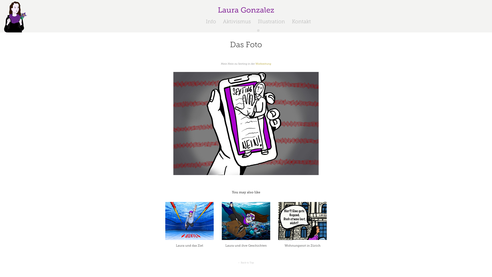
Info (211, 21)
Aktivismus (237, 21)
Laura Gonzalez (246, 10)
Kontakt (301, 21)
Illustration (271, 21)
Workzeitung (263, 63)
